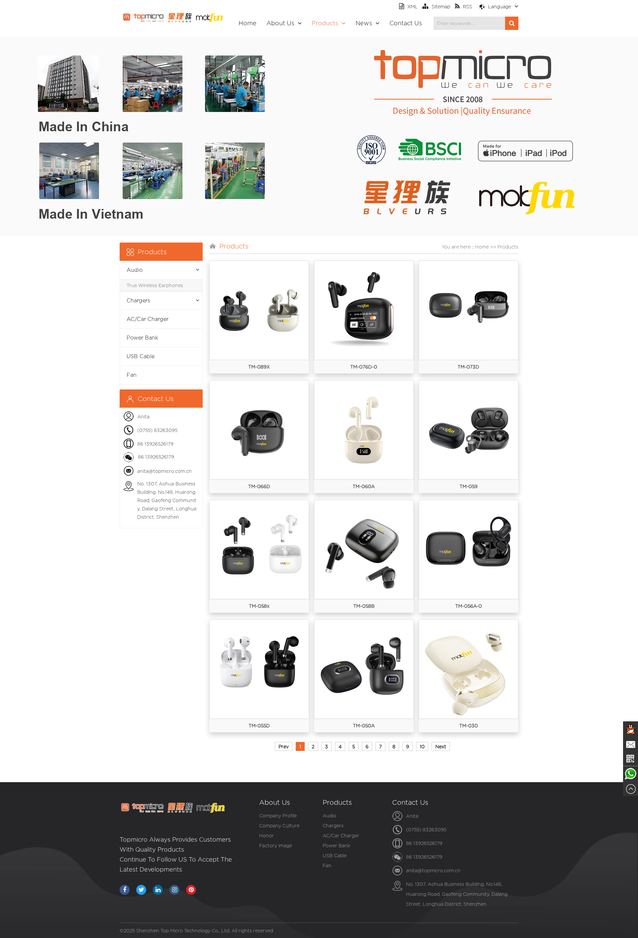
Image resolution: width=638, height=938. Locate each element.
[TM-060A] (363, 429)
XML (412, 6)
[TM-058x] (259, 549)
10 (422, 746)
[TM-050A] (363, 669)
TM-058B (363, 605)
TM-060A (364, 486)
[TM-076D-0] (363, 310)
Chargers (138, 300)
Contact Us (405, 23)
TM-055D (259, 725)
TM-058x (259, 605)
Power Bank (142, 338)
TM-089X (259, 366)
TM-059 (469, 486)
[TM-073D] (468, 310)
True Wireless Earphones (155, 285)
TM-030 (468, 725)
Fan (132, 375)
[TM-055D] (259, 669)
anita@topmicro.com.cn (164, 471)
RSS (467, 6)
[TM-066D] (259, 429)
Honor (266, 835)
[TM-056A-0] (468, 549)
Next (440, 746)
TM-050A (364, 725)
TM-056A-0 (468, 605)
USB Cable (141, 356)
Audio (135, 270)
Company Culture (279, 825)
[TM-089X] (259, 310)
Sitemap (441, 6)
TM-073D (468, 366)
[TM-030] (468, 669)
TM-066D (259, 486)
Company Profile (278, 815)
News (364, 23)
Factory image (275, 845)
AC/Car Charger (147, 319)
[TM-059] (468, 429)
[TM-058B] (363, 549)
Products (325, 23)
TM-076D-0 (363, 366)
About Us (280, 23)
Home (248, 23)
